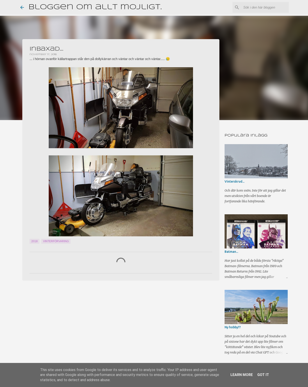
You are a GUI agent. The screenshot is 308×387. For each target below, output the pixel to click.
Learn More (241, 375)
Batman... (231, 251)
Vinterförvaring (56, 241)
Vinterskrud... (234, 181)
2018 (34, 241)
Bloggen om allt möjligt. (95, 7)
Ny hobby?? (233, 327)
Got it (263, 375)
